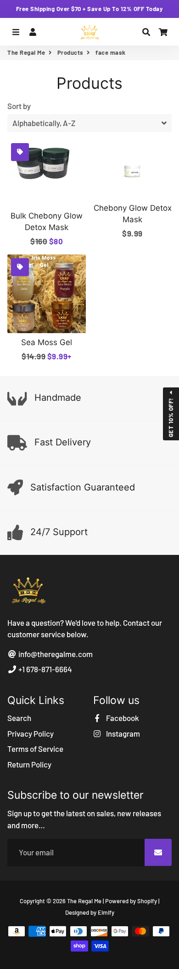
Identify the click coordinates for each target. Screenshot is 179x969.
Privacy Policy (30, 733)
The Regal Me (26, 52)
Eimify (106, 912)
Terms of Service (35, 748)
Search (19, 717)
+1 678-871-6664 (44, 669)
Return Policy (29, 764)
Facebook (122, 717)
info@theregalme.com (55, 653)
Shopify (147, 901)
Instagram (122, 733)
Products (70, 52)
